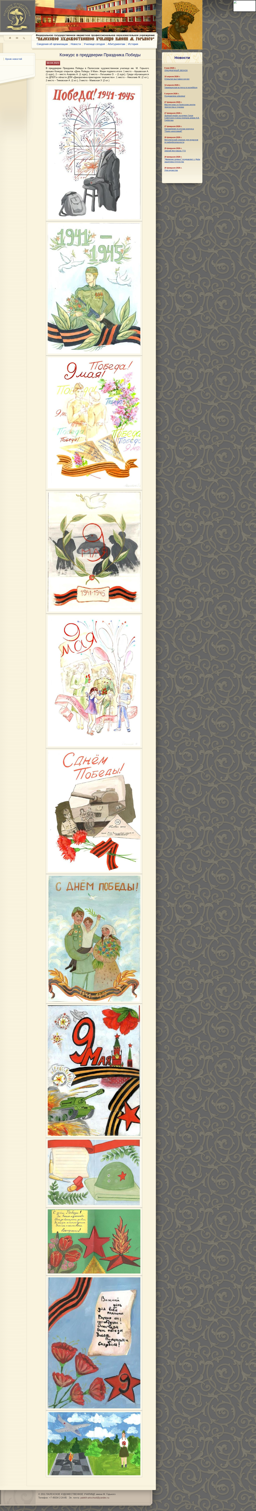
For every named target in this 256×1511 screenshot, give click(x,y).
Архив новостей (13, 59)
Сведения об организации (52, 44)
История (133, 44)
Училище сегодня (94, 44)
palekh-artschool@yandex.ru (94, 1497)
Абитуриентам (116, 44)
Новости (76, 44)
